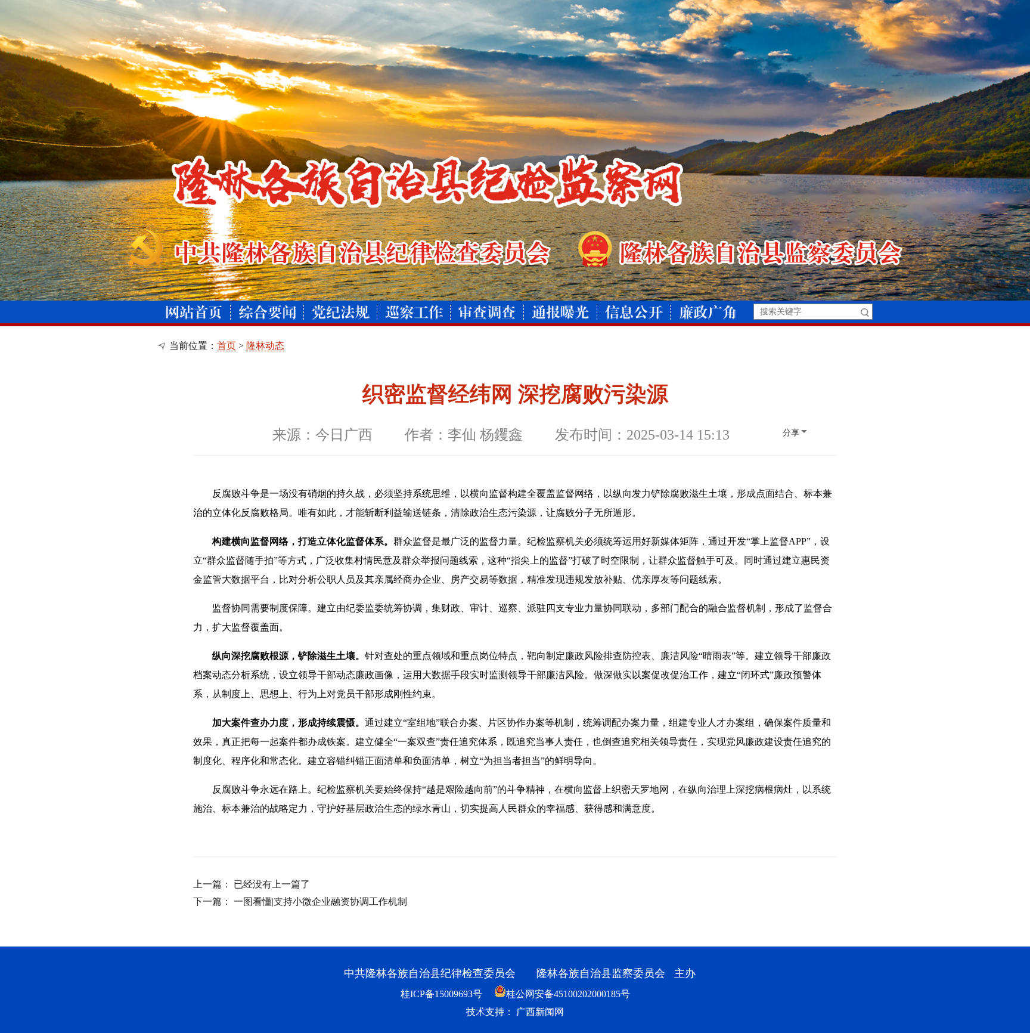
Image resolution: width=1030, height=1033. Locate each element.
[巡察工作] (414, 312)
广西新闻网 (540, 1012)
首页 (226, 346)
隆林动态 (265, 346)
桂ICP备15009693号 (441, 994)
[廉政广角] (707, 312)
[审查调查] (487, 312)
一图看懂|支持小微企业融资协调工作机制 (320, 901)
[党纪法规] (341, 312)
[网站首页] (194, 312)
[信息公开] (634, 312)
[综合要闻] (267, 312)
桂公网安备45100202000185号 (568, 994)
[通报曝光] (560, 312)
